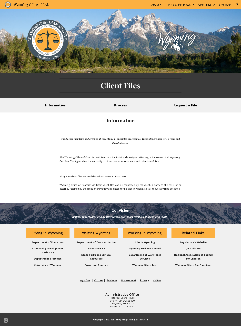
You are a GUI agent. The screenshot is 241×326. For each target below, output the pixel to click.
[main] (120, 85)
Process (120, 105)
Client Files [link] (204, 4)
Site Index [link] (225, 4)
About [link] (155, 4)
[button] (237, 5)
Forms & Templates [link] (179, 4)
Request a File (185, 105)
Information (55, 105)
